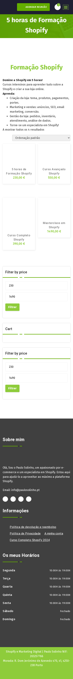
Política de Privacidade (25, 533)
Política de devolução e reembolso (33, 527)
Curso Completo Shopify (18, 237)
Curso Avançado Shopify (54, 171)
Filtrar (12, 307)
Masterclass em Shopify (54, 225)
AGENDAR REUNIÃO (36, 7)
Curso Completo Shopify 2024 (30, 540)
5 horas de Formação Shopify (19, 171)
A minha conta (53, 533)
